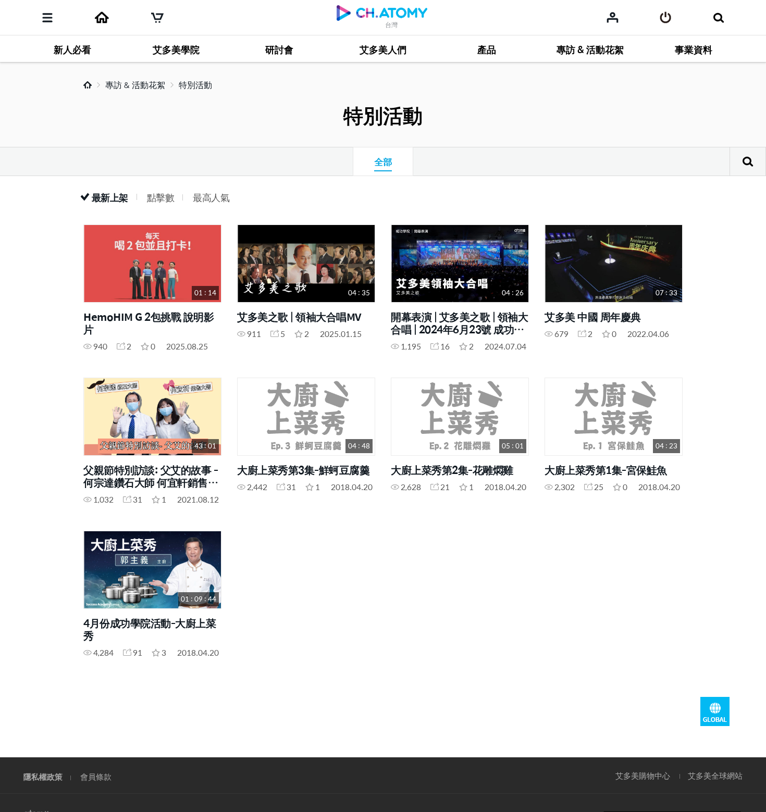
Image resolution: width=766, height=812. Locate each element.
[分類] (47, 18)
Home (87, 85)
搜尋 (748, 161)
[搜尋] (718, 18)
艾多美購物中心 (642, 775)
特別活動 (195, 84)
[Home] (101, 18)
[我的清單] (613, 17)
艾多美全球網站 (715, 775)
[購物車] (157, 18)
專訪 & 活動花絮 (135, 84)
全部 (383, 161)
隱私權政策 (43, 776)
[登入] (666, 18)
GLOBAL (715, 711)
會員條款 (96, 776)
